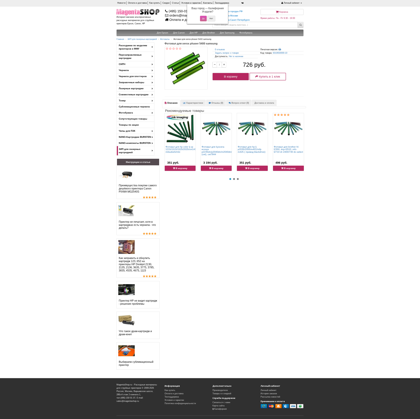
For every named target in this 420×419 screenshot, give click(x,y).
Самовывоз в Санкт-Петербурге (232, 20)
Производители (220, 390)
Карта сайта (218, 405)
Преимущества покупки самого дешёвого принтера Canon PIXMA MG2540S (138, 188)
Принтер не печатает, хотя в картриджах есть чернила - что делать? (137, 224)
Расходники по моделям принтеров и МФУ (133, 47)
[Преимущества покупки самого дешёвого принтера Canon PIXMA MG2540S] (126, 174)
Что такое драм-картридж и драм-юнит (135, 333)
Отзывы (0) (217, 103)
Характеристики (194, 103)
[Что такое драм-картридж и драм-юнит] (126, 320)
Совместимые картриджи (133, 94)
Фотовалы (165, 39)
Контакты (207, 3)
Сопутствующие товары (133, 118)
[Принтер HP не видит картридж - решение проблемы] (126, 289)
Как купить (154, 3)
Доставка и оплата (264, 103)
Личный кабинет (268, 390)
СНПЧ (122, 64)
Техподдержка (222, 3)
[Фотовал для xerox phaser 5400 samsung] (186, 68)
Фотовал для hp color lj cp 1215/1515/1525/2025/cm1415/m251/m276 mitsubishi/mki (188, 149)
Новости (121, 3)
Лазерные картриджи (131, 88)
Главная (120, 39)
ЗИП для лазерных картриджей (142, 39)
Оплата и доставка (137, 3)
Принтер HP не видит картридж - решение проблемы (138, 302)
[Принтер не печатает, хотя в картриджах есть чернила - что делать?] (126, 211)
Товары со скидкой (221, 393)
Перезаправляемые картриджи (130, 56)
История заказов (269, 393)
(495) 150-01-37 (180, 11)
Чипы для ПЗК (127, 131)
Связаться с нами (221, 402)
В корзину (230, 76)
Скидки (165, 3)
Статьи (175, 3)
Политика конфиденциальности (180, 403)
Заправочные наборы (131, 82)
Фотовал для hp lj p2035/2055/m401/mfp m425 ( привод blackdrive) (251, 149)
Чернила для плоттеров (133, 76)
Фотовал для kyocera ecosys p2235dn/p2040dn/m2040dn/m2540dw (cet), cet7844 (222, 150)
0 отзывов (220, 49)
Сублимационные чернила (134, 106)
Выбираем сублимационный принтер (136, 363)
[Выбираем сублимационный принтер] (126, 351)
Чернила (124, 70)
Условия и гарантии (191, 3)
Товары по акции (129, 124)
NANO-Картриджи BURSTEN (135, 137)
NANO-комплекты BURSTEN (135, 143)
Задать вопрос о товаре (227, 53)
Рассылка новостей (270, 397)
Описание (172, 103)
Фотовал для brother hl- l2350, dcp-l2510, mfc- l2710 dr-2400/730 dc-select (288, 149)
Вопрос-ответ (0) (240, 103)
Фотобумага (126, 112)
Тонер (122, 100)
